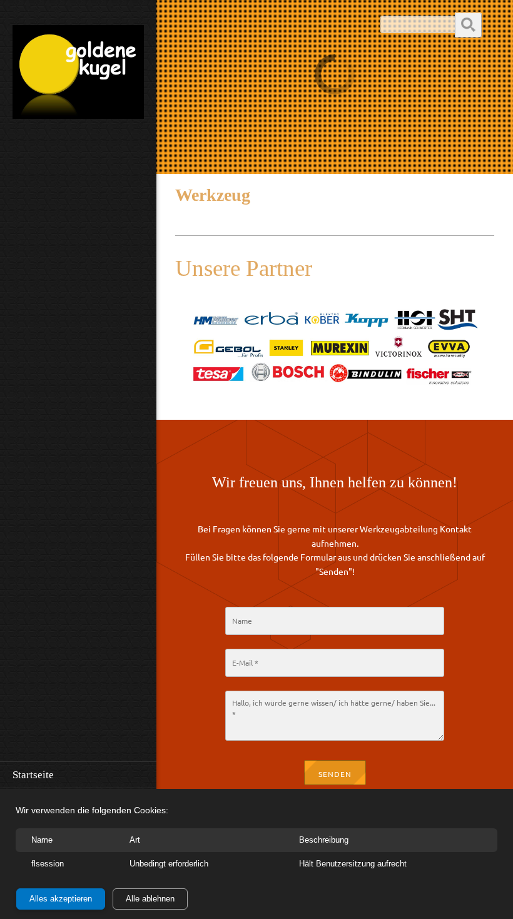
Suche (468, 24)
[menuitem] (78, 774)
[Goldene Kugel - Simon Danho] (78, 75)
